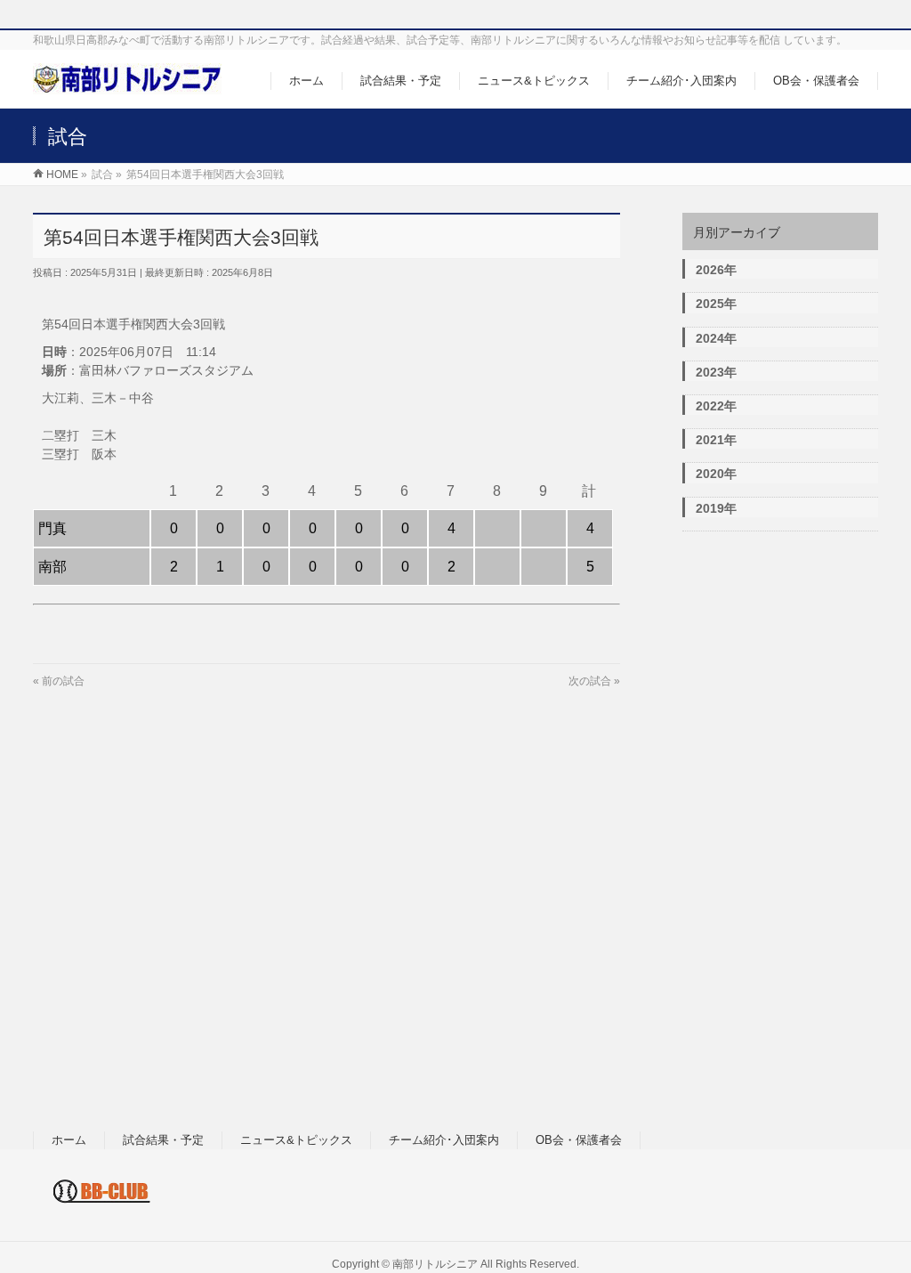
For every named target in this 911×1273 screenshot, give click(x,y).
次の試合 (589, 681)
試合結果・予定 (163, 1140)
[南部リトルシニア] (127, 85)
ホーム (69, 1140)
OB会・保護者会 (579, 1140)
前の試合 (63, 681)
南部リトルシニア (435, 1264)
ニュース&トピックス (296, 1140)
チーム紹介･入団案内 (444, 1140)
